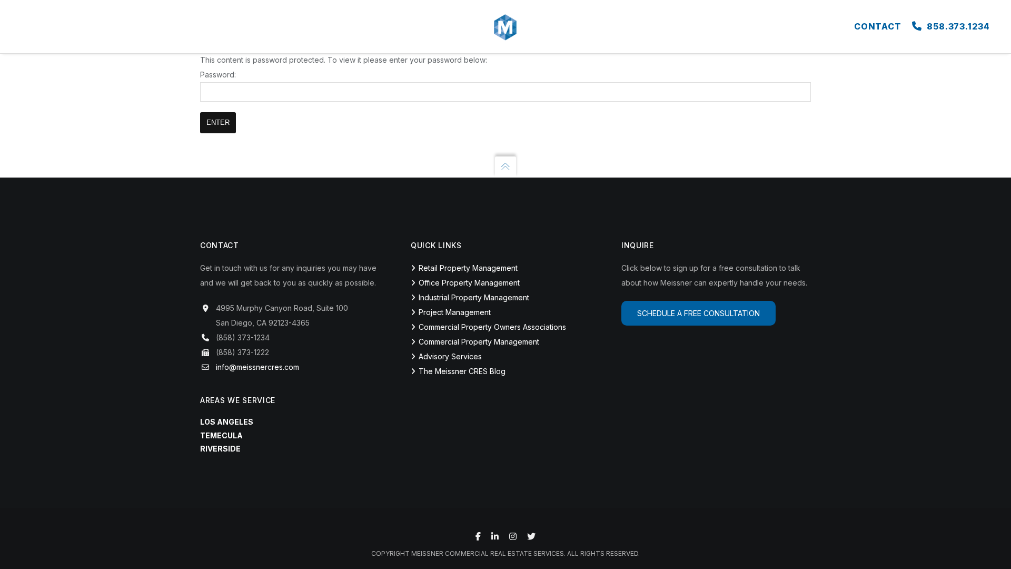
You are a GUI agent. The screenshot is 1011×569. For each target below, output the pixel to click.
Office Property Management (469, 282)
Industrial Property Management (474, 297)
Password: (218, 74)
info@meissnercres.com (257, 366)
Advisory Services (450, 356)
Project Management (455, 312)
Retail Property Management (468, 267)
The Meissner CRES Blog (462, 371)
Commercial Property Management (479, 341)
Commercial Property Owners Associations (492, 326)
